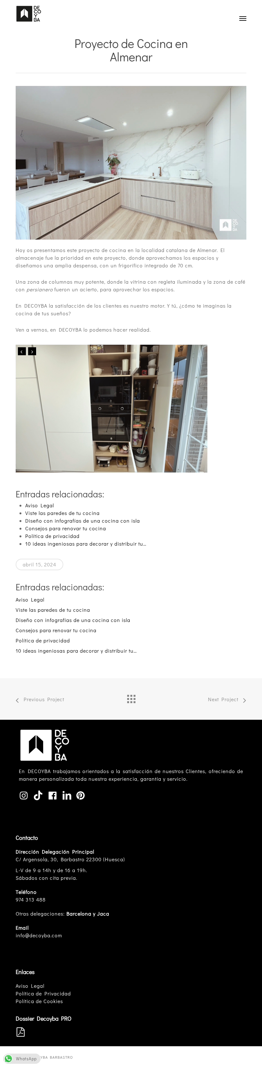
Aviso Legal (30, 985)
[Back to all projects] (131, 697)
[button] (242, 18)
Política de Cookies (39, 1001)
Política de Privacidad (43, 993)
